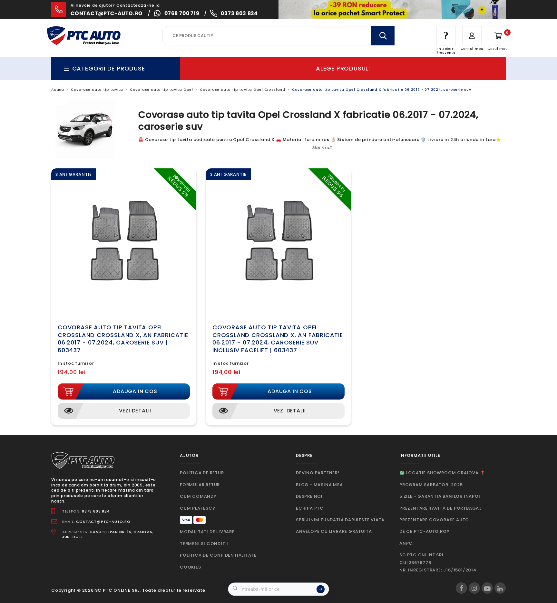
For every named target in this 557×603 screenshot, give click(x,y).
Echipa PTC (310, 508)
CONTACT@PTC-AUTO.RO (103, 521)
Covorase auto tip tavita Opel (161, 89)
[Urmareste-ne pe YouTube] (487, 588)
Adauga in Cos (135, 391)
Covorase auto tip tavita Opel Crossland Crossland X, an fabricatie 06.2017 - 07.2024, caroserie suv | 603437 (123, 338)
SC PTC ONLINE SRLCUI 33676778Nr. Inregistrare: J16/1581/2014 (437, 562)
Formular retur (200, 485)
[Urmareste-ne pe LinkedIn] (500, 588)
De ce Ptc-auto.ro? (424, 531)
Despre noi (309, 496)
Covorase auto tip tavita (97, 89)
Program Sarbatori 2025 (431, 485)
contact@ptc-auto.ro (107, 13)
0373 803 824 (239, 13)
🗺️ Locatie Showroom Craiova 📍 (442, 473)
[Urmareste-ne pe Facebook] (461, 588)
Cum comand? (198, 496)
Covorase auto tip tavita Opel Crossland (242, 89)
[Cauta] (383, 35)
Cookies (190, 567)
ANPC (406, 543)
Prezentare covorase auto (434, 520)
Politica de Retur (202, 473)
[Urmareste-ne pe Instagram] (474, 588)
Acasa (57, 89)
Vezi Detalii (135, 410)
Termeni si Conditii (204, 544)
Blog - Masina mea (319, 485)
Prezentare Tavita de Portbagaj (440, 508)
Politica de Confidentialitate (218, 555)
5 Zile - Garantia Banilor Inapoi (439, 496)
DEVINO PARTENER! (317, 473)
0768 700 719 (182, 13)
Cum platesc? (197, 508)
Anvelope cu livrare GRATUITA (334, 531)
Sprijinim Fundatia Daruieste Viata (340, 520)
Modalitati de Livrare (207, 532)
